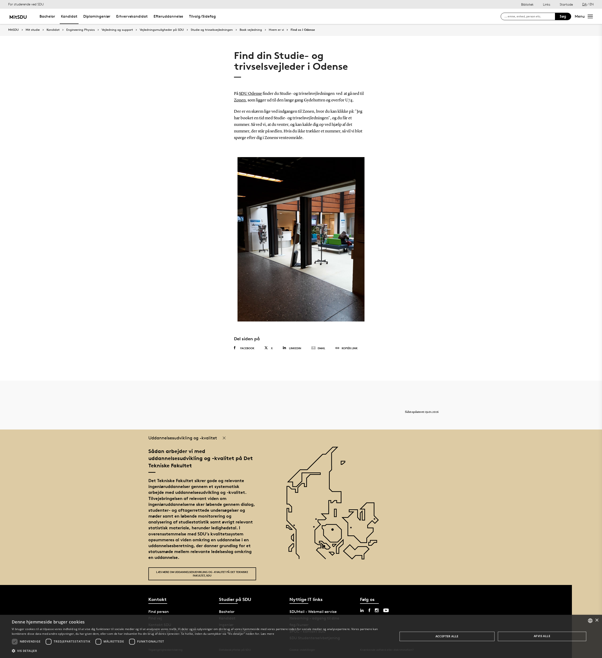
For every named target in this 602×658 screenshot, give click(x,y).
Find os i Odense (303, 29)
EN (592, 4)
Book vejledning (251, 29)
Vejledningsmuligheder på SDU (162, 29)
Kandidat (69, 16)
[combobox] (590, 620)
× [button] (596, 620)
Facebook (247, 348)
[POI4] (334, 531)
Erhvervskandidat (132, 16)
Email (321, 348)
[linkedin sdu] (362, 610)
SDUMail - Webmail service (313, 611)
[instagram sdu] (377, 610)
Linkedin (295, 348)
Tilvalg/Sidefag (202, 16)
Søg (563, 16)
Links (546, 4)
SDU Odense (250, 94)
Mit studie (33, 29)
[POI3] (326, 548)
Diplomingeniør (96, 16)
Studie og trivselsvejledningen (212, 29)
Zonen (240, 100)
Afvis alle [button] (542, 636)
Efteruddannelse (168, 16)
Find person (158, 611)
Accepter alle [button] (447, 636)
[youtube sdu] (386, 610)
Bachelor (47, 16)
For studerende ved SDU (26, 4)
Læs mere (267, 634)
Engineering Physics (80, 29)
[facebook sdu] (369, 610)
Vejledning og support (117, 29)
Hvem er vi (276, 29)
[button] (199, 651)
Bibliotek (527, 4)
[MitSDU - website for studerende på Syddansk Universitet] (18, 16)
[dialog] (301, 636)
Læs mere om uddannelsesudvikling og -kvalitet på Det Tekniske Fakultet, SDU (202, 573)
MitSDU (13, 29)
